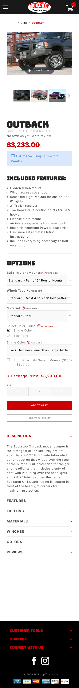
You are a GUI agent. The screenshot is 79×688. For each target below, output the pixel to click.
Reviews (15, 552)
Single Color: (25, 342)
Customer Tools (26, 631)
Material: (22, 308)
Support (18, 639)
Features (16, 501)
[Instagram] (45, 661)
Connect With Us (26, 647)
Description (19, 436)
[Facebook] (34, 661)
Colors (14, 542)
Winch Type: (25, 290)
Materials (17, 521)
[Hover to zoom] (39, 53)
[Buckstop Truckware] (39, 7)
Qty (9, 385)
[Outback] (39, 53)
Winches (15, 531)
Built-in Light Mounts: (32, 272)
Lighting (15, 511)
